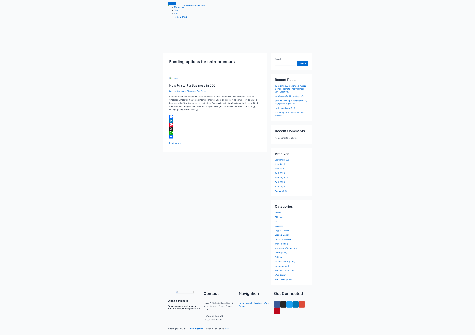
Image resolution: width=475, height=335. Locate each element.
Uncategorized (282, 266)
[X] (215, 129)
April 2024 (280, 182)
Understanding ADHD (285, 108)
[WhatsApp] (215, 133)
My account (179, 7)
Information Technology (286, 248)
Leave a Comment (177, 91)
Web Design (280, 275)
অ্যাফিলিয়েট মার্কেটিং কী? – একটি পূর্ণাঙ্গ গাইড (290, 96)
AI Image (279, 217)
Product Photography (285, 261)
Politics (278, 257)
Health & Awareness (284, 239)
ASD (277, 221)
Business (192, 91)
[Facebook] (215, 117)
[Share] (215, 137)
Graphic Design (282, 235)
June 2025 (280, 164)
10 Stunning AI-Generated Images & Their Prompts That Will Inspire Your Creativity (290, 89)
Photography (281, 252)
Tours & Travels (181, 17)
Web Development (283, 279)
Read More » (175, 142)
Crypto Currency (283, 230)
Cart (176, 13)
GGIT (227, 328)
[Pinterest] (215, 125)
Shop (176, 10)
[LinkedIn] (215, 121)
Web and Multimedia (284, 270)
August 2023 (281, 191)
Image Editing (281, 244)
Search (278, 59)
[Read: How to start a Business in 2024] (174, 78)
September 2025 (283, 160)
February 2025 (282, 177)
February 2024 (282, 186)
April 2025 (280, 173)
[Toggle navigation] (172, 3)
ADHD (278, 212)
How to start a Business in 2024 (193, 85)
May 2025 (279, 168)
